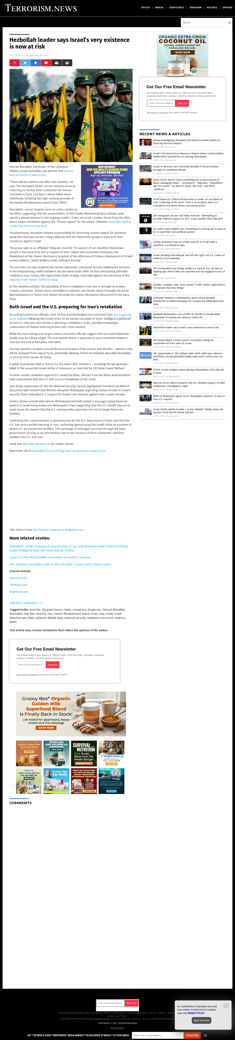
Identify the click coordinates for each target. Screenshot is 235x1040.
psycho (145, 7)
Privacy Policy (117, 1028)
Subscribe (192, 1035)
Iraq (101, 613)
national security (74, 618)
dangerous (94, 609)
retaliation (93, 618)
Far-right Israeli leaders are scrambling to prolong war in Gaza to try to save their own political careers (189, 230)
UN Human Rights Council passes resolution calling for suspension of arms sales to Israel (183, 342)
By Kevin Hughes (173, 321)
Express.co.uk (18, 578)
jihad (31, 618)
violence (212, 7)
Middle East (55, 618)
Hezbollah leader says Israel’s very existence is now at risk (186, 327)
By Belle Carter (172, 173)
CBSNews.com (18, 584)
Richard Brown (39, 55)
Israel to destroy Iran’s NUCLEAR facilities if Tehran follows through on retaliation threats (185, 168)
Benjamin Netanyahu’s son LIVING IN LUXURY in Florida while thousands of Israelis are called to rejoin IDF (186, 316)
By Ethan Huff (171, 222)
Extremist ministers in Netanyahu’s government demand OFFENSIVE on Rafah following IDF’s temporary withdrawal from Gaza (188, 301)
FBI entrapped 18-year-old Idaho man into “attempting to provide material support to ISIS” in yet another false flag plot (187, 217)
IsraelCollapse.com (38, 444)
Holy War (29, 613)
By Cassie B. (171, 147)
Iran (49, 613)
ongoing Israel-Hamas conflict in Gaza (33, 279)
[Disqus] (71, 851)
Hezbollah (15, 613)
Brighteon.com (18, 591)
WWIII (13, 622)
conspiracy (79, 609)
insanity (41, 613)
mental (159, 7)
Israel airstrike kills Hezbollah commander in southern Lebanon (50, 557)
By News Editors (172, 193)
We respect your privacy (99, 1019)
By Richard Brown (173, 249)
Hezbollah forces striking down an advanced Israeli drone (69, 450)
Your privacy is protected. (27, 675)
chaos (67, 609)
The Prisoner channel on (58, 529)
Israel (109, 613)
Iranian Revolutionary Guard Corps (76, 613)
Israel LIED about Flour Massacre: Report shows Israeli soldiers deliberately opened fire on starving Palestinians (188, 155)
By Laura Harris (172, 308)
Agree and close (201, 1020)
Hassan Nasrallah (114, 609)
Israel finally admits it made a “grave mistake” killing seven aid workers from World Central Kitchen (188, 411)
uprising (227, 7)
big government (52, 609)
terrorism (195, 7)
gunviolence (176, 7)
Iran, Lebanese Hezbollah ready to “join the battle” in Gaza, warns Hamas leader (60, 564)
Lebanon (41, 618)
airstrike (35, 609)
